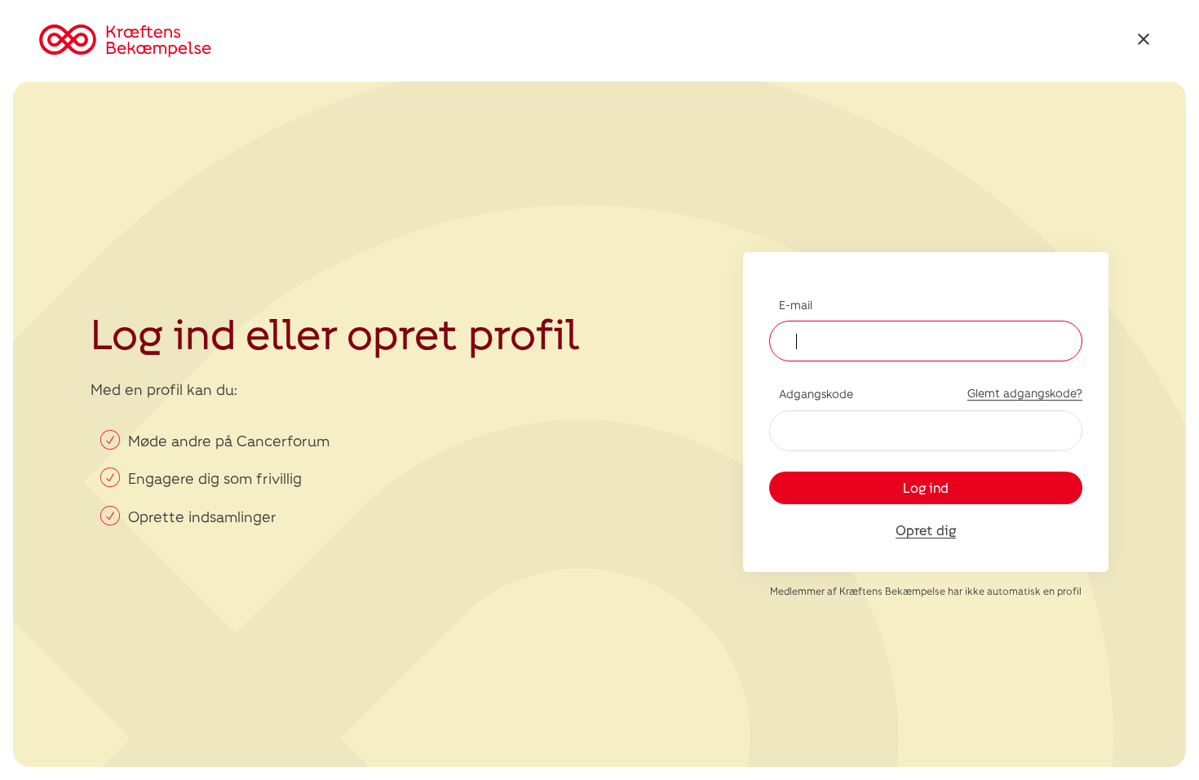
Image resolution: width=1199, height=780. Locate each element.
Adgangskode (816, 394)
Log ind (926, 487)
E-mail (795, 305)
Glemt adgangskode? (1024, 393)
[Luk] (1143, 41)
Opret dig (926, 530)
